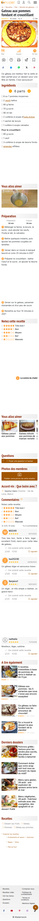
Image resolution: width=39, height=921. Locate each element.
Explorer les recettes (11, 834)
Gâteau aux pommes (24, 827)
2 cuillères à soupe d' (19, 117)
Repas (10, 842)
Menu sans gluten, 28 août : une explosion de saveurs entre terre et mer (27, 785)
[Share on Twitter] (26, 67)
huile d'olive (29, 117)
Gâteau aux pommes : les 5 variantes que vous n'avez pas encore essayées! (27, 691)
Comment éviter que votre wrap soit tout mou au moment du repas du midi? (27, 768)
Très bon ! (20, 326)
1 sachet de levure (12, 121)
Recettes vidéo (8, 892)
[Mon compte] (23, 2)
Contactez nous (28, 889)
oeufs (7, 100)
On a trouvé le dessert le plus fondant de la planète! (25, 726)
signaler (34, 551)
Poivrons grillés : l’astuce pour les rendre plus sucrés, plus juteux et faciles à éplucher (27, 751)
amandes (7, 146)
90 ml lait (7, 113)
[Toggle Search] (29, 2)
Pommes (8, 827)
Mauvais (19, 339)
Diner (17, 842)
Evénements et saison (16, 837)
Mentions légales (28, 903)
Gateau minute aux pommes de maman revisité (27, 436)
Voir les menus (8, 896)
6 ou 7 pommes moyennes (15, 96)
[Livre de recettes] (19, 2)
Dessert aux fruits (12, 824)
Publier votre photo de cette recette (19, 478)
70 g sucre (8, 108)
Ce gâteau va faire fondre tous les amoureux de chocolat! (27, 709)
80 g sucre (8, 134)
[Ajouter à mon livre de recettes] (34, 60)
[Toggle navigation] (35, 2)
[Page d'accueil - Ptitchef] (3, 7)
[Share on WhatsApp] (19, 67)
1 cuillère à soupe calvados (16, 125)
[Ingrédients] (4, 460)
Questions (6, 899)
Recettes (6, 889)
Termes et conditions (25, 899)
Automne (30, 837)
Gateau (27, 824)
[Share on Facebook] (3, 67)
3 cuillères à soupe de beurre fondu (20, 142)
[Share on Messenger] (11, 67)
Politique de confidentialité (26, 893)
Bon (17, 329)
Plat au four (12, 847)
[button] (4, 33)
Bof (16, 336)
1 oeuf (6, 138)
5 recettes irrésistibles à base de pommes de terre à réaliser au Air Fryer (27, 672)
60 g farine (8, 104)
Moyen (18, 332)
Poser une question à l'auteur (20, 461)
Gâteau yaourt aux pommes (9, 434)
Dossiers (6, 903)
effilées (11, 146)
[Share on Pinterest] (34, 67)
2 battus (10, 100)
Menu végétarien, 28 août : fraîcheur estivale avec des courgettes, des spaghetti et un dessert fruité (19, 802)
